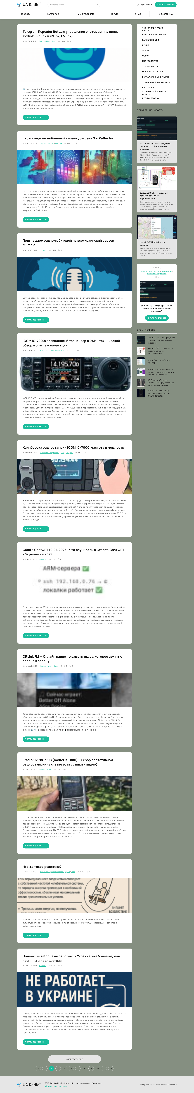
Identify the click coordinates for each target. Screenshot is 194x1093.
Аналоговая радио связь (54, 350)
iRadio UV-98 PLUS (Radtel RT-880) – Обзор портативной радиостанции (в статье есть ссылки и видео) (68, 762)
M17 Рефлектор (150, 61)
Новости (25, 14)
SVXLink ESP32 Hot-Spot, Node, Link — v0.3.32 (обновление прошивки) (155, 146)
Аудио (50, 666)
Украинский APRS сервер (156, 82)
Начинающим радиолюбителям (52, 872)
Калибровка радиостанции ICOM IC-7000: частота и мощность (73, 447)
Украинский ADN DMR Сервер (154, 92)
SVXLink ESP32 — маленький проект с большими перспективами (154, 196)
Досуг (145, 50)
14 (111, 1068)
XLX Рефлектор (150, 66)
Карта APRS (148, 87)
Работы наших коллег (154, 34)
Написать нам (166, 14)
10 (98, 1068)
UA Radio (31, 4)
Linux (48, 41)
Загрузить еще (74, 1059)
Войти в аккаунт (165, 5)
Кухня (56, 666)
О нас (138, 14)
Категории (53, 14)
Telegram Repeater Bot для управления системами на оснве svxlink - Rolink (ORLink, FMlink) (71, 33)
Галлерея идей (150, 40)
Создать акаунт (144, 4)
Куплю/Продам (151, 98)
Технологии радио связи (153, 29)
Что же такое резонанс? (42, 866)
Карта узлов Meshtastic (155, 77)
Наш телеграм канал (57, 1086)
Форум (114, 14)
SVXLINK (42, 41)
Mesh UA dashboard (153, 71)
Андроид (42, 143)
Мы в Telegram (86, 14)
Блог (53, 41)
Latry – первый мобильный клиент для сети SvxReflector (68, 138)
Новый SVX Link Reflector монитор (152, 243)
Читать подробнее (34, 117)
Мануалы (69, 453)
